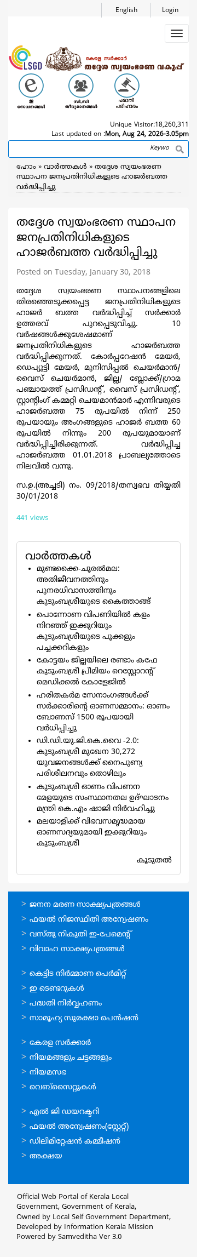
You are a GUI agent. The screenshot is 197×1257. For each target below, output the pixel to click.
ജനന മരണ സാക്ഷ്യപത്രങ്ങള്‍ (85, 905)
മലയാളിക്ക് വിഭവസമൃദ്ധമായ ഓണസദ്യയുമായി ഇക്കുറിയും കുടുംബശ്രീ (92, 832)
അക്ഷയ (46, 1156)
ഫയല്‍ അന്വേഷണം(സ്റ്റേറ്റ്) (79, 1127)
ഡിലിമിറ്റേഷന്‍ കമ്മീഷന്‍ (75, 1141)
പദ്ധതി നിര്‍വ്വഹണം (66, 1003)
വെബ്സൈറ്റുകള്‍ (63, 1087)
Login (170, 11)
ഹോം (26, 167)
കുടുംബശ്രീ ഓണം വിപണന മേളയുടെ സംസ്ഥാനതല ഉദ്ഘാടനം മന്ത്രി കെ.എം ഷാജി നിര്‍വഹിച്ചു (103, 798)
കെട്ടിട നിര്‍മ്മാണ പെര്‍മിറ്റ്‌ (78, 974)
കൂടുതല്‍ (154, 860)
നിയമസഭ (48, 1072)
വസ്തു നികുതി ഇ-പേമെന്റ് (81, 934)
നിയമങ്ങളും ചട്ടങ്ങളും (71, 1057)
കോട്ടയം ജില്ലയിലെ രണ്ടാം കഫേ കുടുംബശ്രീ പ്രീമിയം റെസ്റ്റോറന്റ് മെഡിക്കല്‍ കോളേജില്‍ (97, 671)
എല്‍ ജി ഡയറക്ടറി (64, 1112)
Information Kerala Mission (108, 1227)
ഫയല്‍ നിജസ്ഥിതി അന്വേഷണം (89, 919)
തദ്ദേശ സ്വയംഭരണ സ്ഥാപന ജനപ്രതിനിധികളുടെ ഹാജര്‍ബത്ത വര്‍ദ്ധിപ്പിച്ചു (91, 177)
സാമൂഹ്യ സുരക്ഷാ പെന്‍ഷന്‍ (84, 1018)
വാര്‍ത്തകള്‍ (65, 167)
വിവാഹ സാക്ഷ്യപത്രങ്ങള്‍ (77, 949)
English (126, 11)
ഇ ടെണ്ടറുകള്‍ (57, 988)
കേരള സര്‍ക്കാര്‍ (60, 1043)
